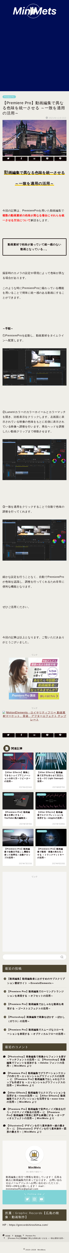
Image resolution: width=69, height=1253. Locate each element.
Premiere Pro (9, 97)
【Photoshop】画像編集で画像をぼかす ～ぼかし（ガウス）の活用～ (36, 1019)
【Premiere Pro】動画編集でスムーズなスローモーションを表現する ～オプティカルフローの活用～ (36, 1031)
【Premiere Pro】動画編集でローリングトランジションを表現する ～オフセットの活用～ (35, 993)
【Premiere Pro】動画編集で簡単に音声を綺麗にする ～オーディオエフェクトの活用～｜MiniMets (36, 1115)
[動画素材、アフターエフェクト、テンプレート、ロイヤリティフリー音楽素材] (34, 719)
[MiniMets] (34, 16)
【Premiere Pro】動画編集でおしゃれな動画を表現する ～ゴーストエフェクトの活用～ (35, 1006)
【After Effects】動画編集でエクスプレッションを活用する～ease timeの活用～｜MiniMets (36, 1098)
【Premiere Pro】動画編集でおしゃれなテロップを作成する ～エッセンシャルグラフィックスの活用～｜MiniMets (36, 1082)
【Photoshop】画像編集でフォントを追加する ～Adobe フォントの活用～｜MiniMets (36, 1062)
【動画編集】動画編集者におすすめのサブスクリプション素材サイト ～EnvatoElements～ (36, 981)
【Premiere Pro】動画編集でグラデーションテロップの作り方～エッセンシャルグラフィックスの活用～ (36, 1076)
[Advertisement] (34, 55)
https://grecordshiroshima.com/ (28, 1224)
